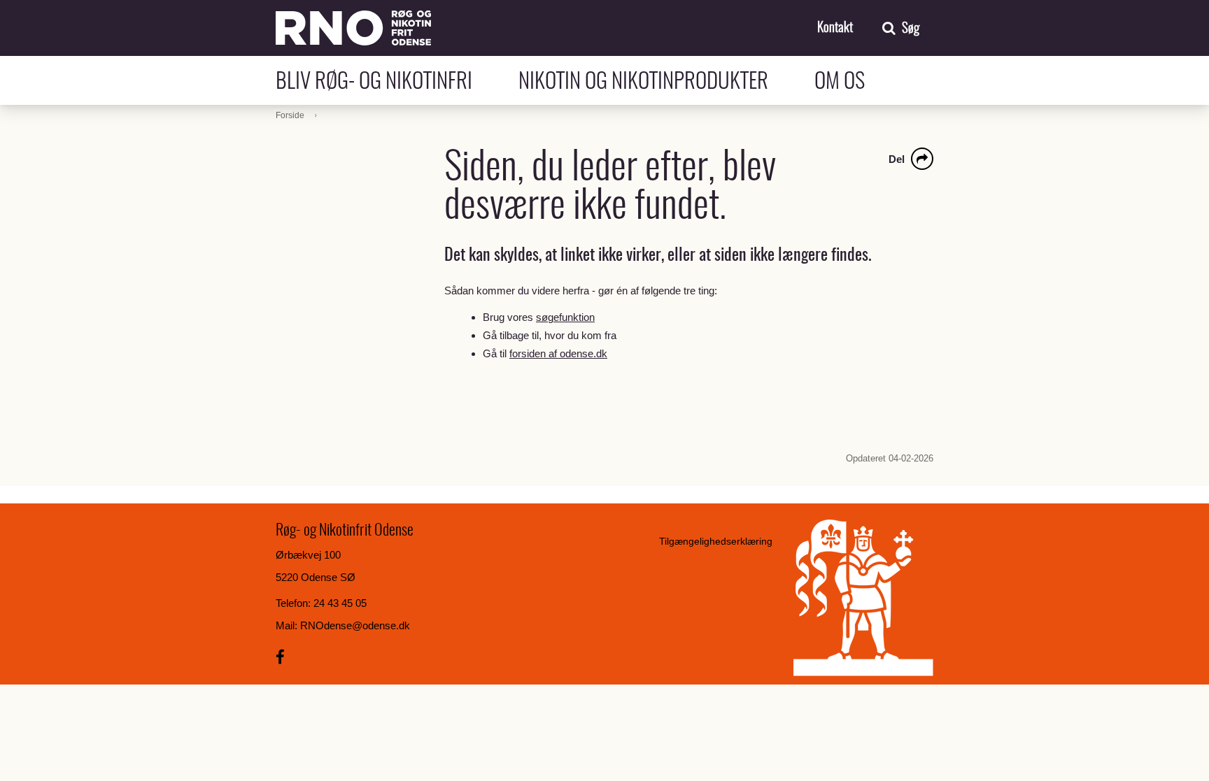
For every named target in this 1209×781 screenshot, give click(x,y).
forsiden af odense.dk (558, 353)
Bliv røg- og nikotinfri (390, 82)
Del (897, 159)
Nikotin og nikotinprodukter (659, 82)
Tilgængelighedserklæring (715, 541)
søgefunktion (565, 317)
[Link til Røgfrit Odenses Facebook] (280, 657)
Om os (839, 82)
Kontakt (835, 28)
